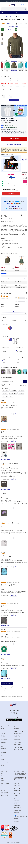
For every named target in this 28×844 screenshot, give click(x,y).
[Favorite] (4, 33)
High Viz (2, 759)
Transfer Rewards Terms (19, 813)
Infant (2, 781)
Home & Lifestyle (5, 761)
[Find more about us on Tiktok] (17, 713)
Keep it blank (5, 396)
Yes (12, 413)
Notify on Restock (14, 99)
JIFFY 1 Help (17, 785)
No (15, 413)
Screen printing (13, 390)
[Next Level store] (19, 23)
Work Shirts (3, 736)
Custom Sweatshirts (18, 745)
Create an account (17, 133)
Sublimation (21, 393)
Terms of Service (17, 810)
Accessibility (16, 812)
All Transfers (16, 728)
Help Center (16, 781)
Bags (2, 755)
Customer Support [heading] (19, 771)
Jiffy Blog (16, 803)
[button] (2, 4)
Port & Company (4, 792)
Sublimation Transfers (18, 733)
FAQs (15, 787)
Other (11, 396)
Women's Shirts (4, 740)
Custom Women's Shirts (19, 749)
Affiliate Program (17, 802)
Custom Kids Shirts (18, 747)
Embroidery (5, 393)
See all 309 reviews (6, 683)
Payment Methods (18, 793)
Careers (15, 798)
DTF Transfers (17, 730)
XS (4, 78)
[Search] (25, 9)
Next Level (3, 790)
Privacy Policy (17, 808)
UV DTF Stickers (17, 735)
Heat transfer (21, 390)
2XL (11, 89)
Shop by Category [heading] (5, 725)
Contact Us (16, 783)
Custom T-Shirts (17, 742)
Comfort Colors (4, 788)
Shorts (2, 749)
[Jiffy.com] (12, 4)
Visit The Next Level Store (14, 26)
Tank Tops (3, 733)
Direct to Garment (13, 393)
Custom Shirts (17, 740)
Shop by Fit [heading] (4, 771)
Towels (2, 763)
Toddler (2, 780)
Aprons (2, 765)
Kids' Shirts (3, 742)
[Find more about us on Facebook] (11, 713)
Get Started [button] (11, 193)
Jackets (2, 735)
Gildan (2, 785)
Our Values (16, 800)
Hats (2, 753)
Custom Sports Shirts (18, 750)
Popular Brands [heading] (5, 783)
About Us (16, 797)
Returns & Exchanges (18, 792)
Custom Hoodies (17, 744)
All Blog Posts (17, 805)
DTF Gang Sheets (18, 736)
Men (2, 776)
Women (2, 775)
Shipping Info (17, 790)
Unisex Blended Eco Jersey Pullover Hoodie (21, 279)
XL (4, 89)
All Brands (3, 793)
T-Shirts (2, 728)
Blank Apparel (4, 726)
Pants (2, 746)
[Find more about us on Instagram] (14, 713)
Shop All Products (4, 795)
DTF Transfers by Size (19, 731)
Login (22, 4)
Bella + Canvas (4, 787)
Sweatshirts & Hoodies (5, 730)
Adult (2, 773)
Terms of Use (17, 842)
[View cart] (26, 4)
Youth (2, 778)
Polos (2, 731)
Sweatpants (3, 748)
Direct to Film (5, 390)
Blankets (2, 767)
